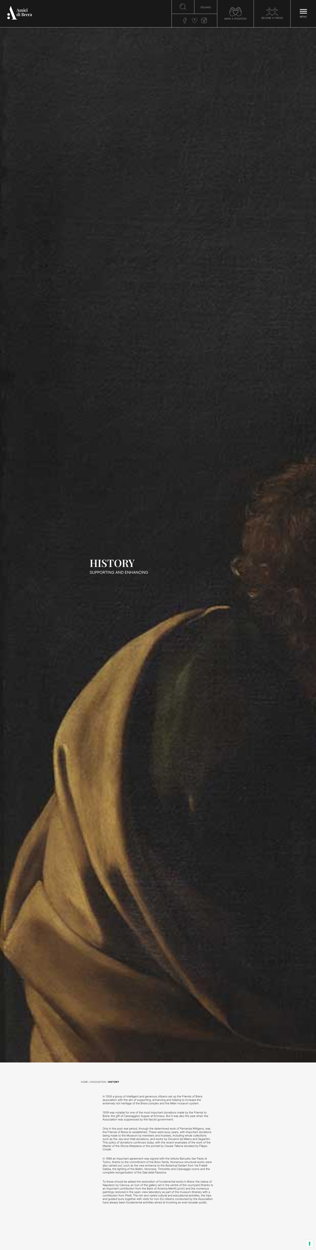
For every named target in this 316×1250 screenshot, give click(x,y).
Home (84, 1082)
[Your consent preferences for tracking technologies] (309, 1243)
